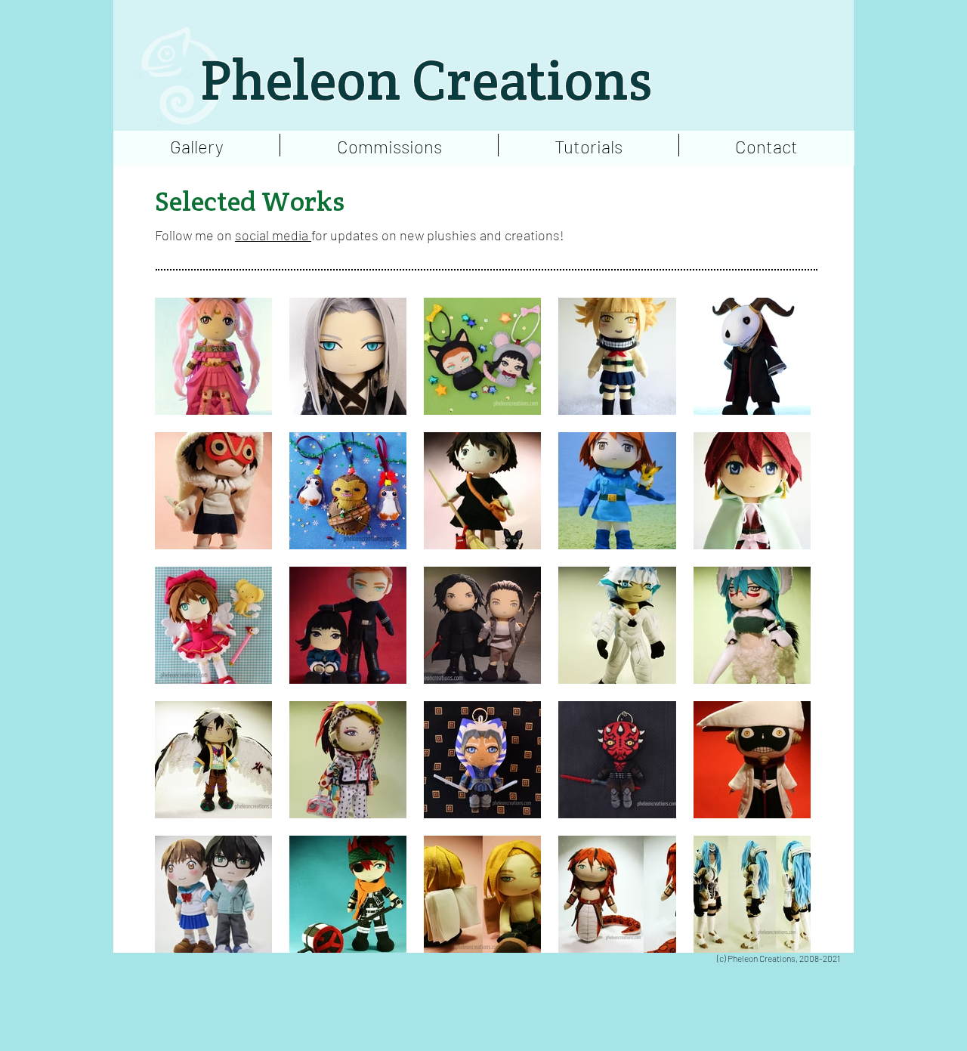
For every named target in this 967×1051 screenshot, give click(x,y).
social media (273, 235)
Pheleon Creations (426, 80)
